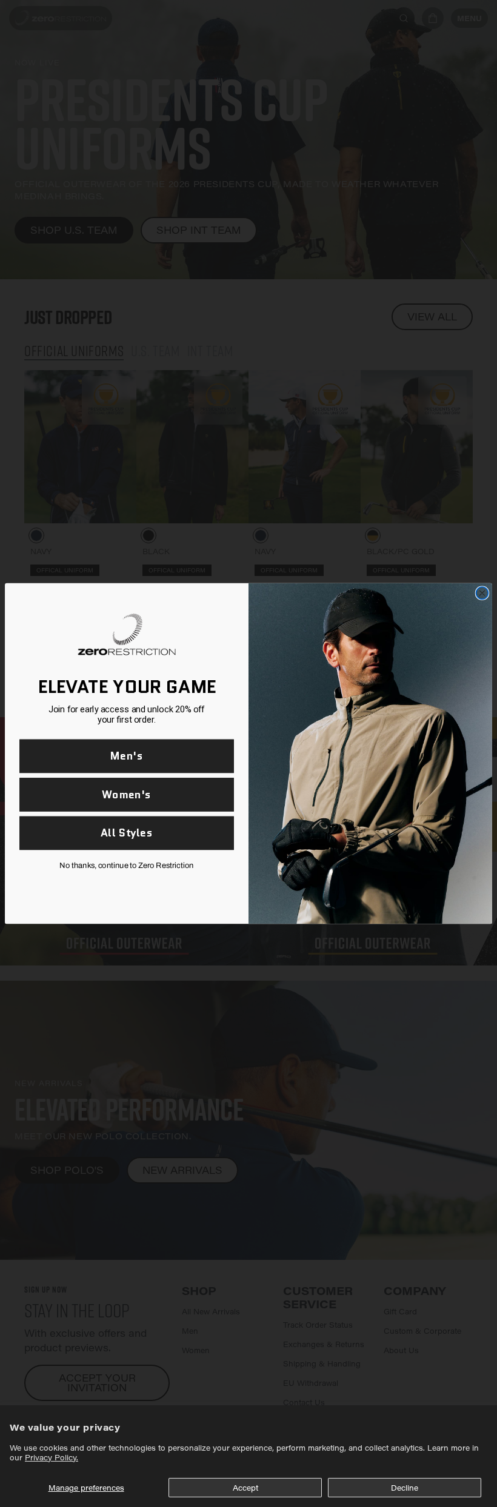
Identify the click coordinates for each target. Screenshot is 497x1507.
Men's (126, 756)
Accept (245, 1487)
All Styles (127, 833)
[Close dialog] (482, 593)
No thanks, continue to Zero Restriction (126, 865)
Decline (404, 1487)
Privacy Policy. (51, 1457)
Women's (126, 794)
